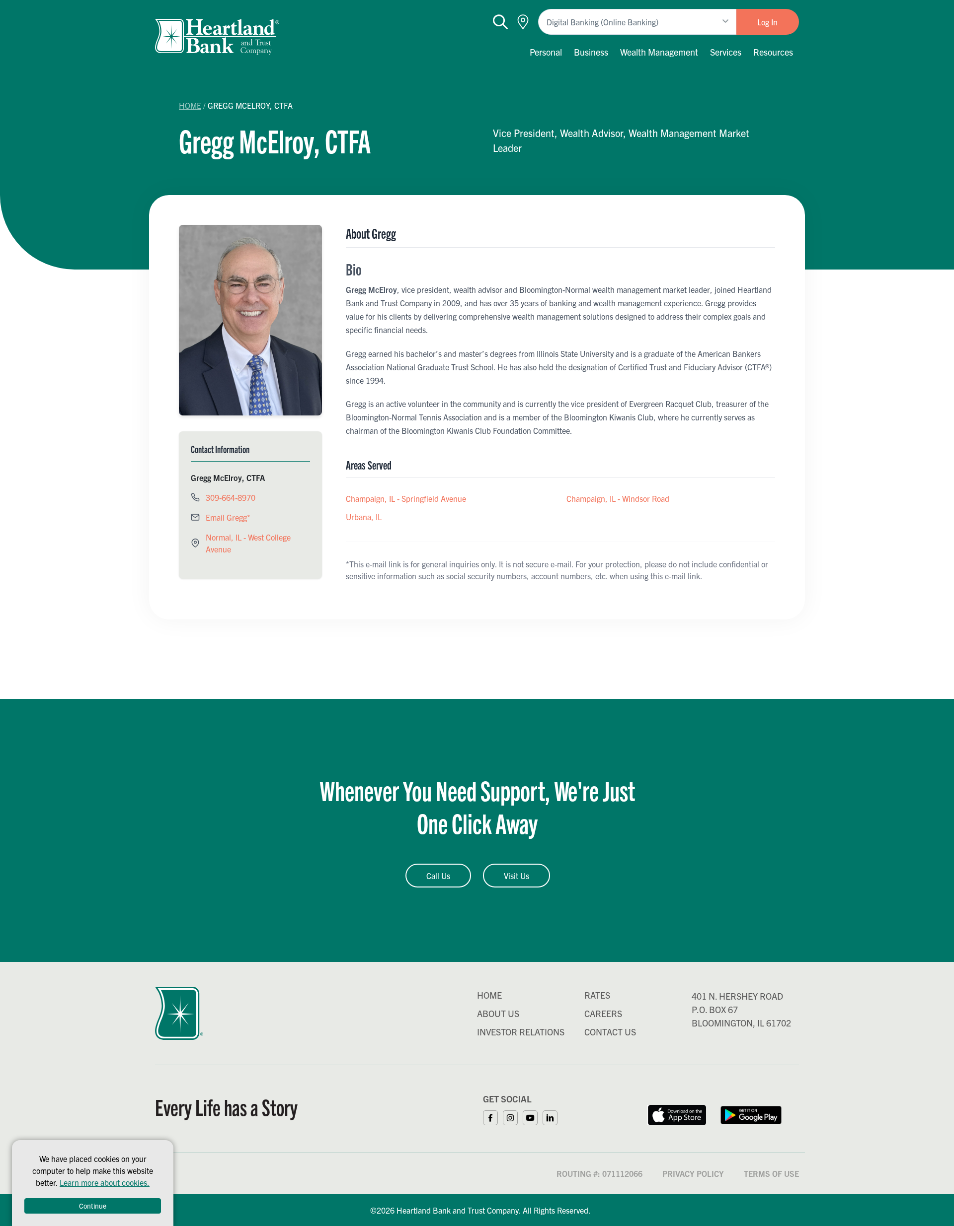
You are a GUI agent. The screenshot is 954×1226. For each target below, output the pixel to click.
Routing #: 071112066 (599, 1173)
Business (591, 52)
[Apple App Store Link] (676, 1114)
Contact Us (610, 1031)
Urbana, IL (364, 517)
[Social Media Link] (493, 1116)
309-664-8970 (230, 497)
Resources (773, 52)
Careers (603, 1013)
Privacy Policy (693, 1173)
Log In (767, 22)
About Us (498, 1013)
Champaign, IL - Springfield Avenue (406, 498)
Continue (92, 1205)
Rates (597, 995)
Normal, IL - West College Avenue (248, 543)
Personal (546, 52)
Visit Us (516, 876)
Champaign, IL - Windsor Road (617, 498)
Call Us (438, 876)
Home (190, 105)
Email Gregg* (228, 517)
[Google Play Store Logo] (751, 1114)
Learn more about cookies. (105, 1182)
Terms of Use (771, 1173)
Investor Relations (520, 1031)
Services (725, 52)
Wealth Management (659, 52)
